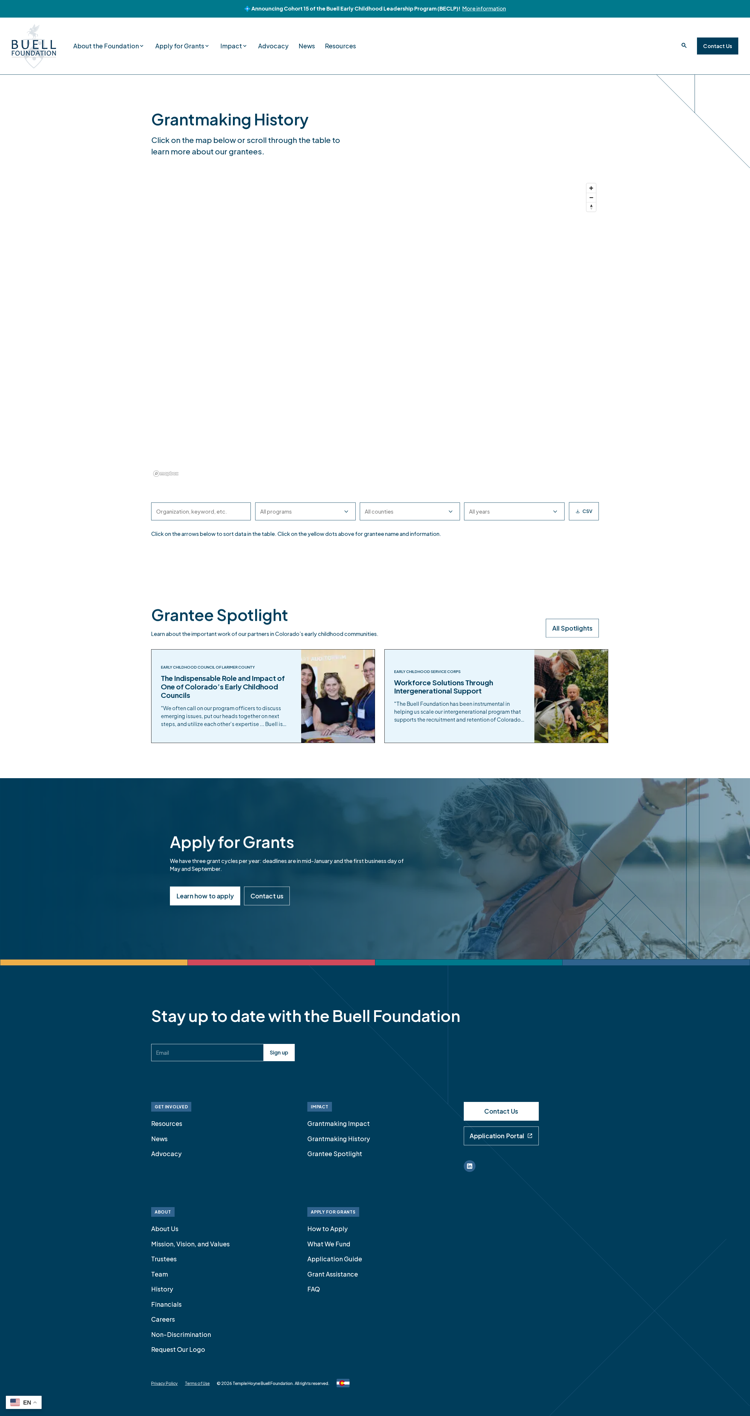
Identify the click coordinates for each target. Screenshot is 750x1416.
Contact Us (717, 45)
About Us (164, 1229)
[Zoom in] (591, 188)
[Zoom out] (591, 197)
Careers (163, 1319)
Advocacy (273, 46)
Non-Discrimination (181, 1334)
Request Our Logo (178, 1349)
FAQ (313, 1289)
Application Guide (334, 1259)
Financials (166, 1304)
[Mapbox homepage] (166, 473)
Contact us (267, 896)
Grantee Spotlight (334, 1154)
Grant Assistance (332, 1274)
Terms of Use (197, 1383)
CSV (587, 511)
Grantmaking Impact (338, 1123)
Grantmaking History (338, 1139)
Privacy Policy (164, 1383)
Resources (340, 46)
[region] (375, 329)
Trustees (164, 1259)
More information (484, 8)
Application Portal (497, 1136)
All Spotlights (572, 628)
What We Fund (328, 1244)
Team (159, 1274)
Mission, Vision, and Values (190, 1244)
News (307, 46)
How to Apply (327, 1229)
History (162, 1289)
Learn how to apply (205, 896)
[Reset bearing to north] (591, 207)
